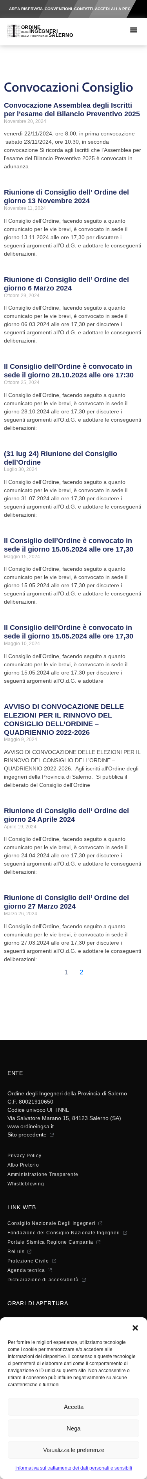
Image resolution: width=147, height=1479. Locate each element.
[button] (135, 1327)
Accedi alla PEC (113, 9)
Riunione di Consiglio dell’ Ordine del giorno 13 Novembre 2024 (66, 196)
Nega (73, 1428)
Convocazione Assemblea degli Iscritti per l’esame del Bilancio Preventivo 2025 (72, 109)
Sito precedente (27, 1134)
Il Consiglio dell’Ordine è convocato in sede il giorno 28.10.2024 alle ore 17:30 (69, 371)
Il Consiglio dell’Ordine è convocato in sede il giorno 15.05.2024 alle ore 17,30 (68, 545)
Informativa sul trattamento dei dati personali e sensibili (73, 1468)
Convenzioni (58, 9)
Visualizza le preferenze (73, 1450)
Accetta (73, 1406)
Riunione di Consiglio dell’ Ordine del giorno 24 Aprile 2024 (66, 815)
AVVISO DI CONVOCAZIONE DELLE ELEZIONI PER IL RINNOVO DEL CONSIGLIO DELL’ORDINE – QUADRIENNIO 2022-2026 (64, 719)
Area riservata (26, 9)
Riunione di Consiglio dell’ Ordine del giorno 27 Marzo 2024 (66, 902)
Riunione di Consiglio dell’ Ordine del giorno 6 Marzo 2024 (66, 284)
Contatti (83, 9)
